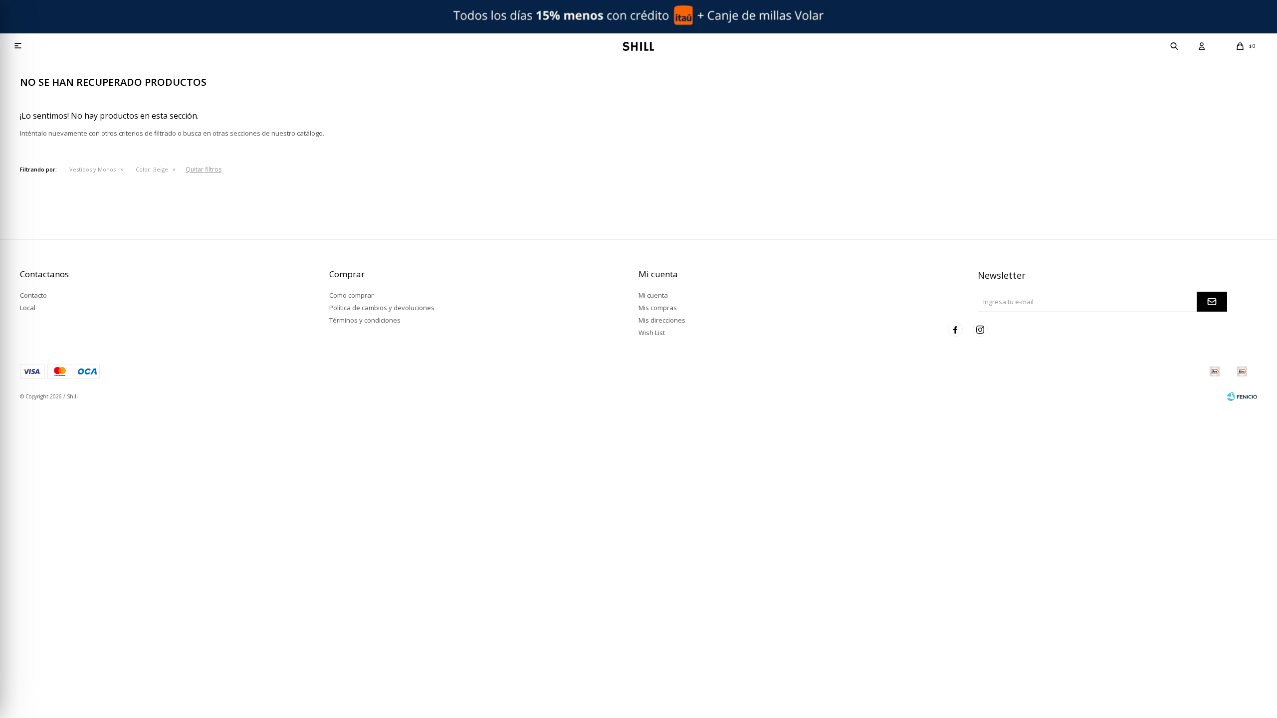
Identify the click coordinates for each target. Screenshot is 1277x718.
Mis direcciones (661, 320)
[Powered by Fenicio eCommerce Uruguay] (1242, 396)
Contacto (33, 295)
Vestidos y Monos (92, 169)
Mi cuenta (653, 295)
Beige (152, 169)
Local (27, 307)
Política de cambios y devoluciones (381, 307)
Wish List (651, 332)
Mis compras (657, 307)
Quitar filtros (203, 169)
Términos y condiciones (365, 320)
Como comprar (351, 295)
